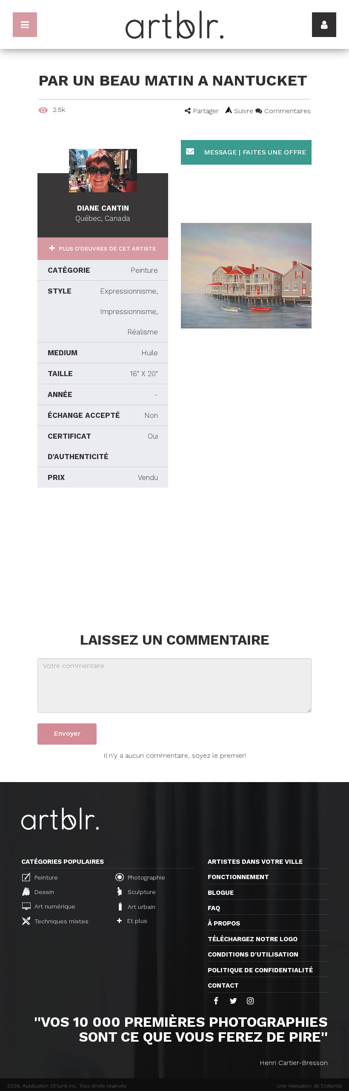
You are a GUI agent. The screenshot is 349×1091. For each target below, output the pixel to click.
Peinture (45, 877)
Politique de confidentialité (260, 970)
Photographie (145, 877)
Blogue (221, 893)
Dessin (43, 892)
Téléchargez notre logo (253, 939)
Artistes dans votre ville (255, 861)
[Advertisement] (102, 558)
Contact (223, 985)
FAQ (214, 908)
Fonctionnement (238, 877)
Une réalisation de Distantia (309, 1086)
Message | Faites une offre (254, 152)
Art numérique (54, 906)
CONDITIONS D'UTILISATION (253, 954)
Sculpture (141, 892)
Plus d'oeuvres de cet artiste (106, 249)
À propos (224, 923)
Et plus (136, 920)
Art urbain (140, 906)
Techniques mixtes (61, 921)
